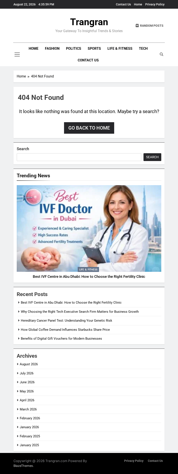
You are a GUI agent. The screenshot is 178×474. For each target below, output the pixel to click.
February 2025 (30, 436)
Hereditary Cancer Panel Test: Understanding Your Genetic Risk (66, 321)
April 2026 (27, 400)
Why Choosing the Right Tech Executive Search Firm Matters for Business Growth (80, 312)
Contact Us (123, 4)
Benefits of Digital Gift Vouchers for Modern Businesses (61, 339)
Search (23, 148)
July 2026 (26, 373)
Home (138, 4)
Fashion (52, 48)
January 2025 (29, 445)
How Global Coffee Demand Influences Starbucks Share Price (65, 330)
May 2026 (27, 391)
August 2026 (29, 364)
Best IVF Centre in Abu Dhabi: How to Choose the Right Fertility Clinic (89, 277)
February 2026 (30, 418)
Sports (94, 48)
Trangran (89, 21)
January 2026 (29, 427)
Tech (143, 48)
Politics (73, 48)
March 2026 (28, 409)
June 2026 (27, 382)
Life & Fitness (119, 48)
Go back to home (89, 128)
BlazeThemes (23, 465)
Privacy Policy (155, 4)
